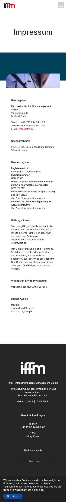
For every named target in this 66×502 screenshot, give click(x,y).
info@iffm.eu (26, 128)
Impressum (35, 461)
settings (38, 489)
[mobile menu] (61, 5)
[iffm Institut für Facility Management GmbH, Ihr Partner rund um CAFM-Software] (9, 5)
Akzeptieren (13, 496)
